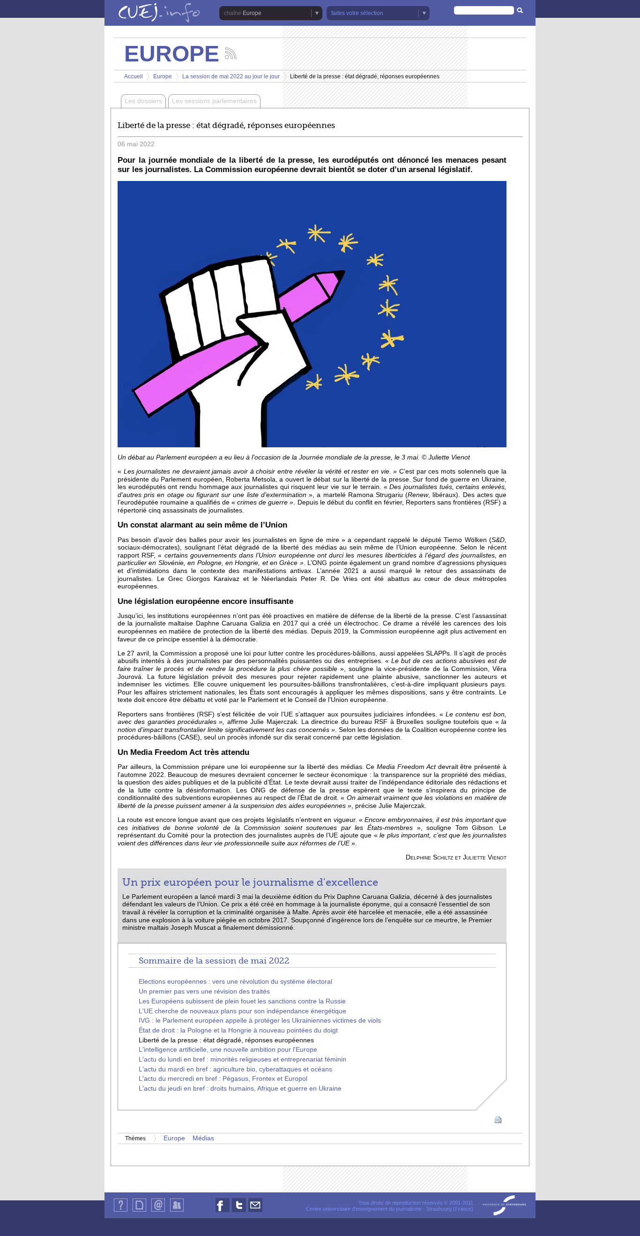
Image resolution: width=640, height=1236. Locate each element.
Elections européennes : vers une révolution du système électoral (235, 981)
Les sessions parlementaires (214, 101)
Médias (203, 1138)
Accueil (133, 76)
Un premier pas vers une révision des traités (204, 991)
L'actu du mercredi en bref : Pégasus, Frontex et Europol (223, 1078)
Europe (162, 76)
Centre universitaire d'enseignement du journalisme (364, 1209)
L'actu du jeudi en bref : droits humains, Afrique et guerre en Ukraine (240, 1088)
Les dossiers (143, 101)
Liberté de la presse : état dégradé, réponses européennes (226, 1040)
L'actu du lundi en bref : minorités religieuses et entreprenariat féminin (242, 1059)
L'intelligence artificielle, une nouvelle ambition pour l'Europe (228, 1049)
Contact (158, 1211)
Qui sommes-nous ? (120, 1211)
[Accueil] (159, 13)
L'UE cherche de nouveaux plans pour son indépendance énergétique (242, 1011)
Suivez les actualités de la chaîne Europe (231, 53)
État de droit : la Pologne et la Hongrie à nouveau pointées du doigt (238, 1030)
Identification (177, 1211)
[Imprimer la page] (498, 1119)
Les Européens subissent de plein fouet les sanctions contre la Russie (242, 1001)
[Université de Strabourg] (504, 1206)
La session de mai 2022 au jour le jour (231, 76)
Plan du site (139, 1211)
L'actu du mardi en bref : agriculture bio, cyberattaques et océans (235, 1069)
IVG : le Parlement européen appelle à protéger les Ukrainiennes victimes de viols (260, 1020)
